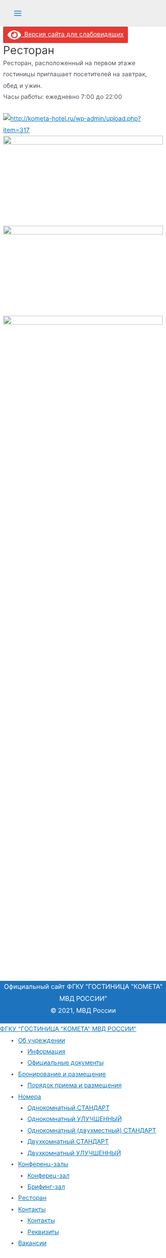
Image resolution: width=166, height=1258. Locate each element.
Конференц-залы (43, 1164)
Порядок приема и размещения (74, 1085)
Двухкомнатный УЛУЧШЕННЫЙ (74, 1152)
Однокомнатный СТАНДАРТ (68, 1107)
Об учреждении (41, 1040)
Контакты (32, 1209)
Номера (29, 1096)
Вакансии (32, 1242)
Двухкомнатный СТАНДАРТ (68, 1141)
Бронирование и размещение (62, 1074)
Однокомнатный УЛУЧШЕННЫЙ (74, 1118)
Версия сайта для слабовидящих (72, 34)
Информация (46, 1051)
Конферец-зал (48, 1175)
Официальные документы (65, 1062)
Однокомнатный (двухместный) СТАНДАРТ (91, 1130)
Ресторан (32, 1197)
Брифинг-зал (46, 1186)
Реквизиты (43, 1231)
